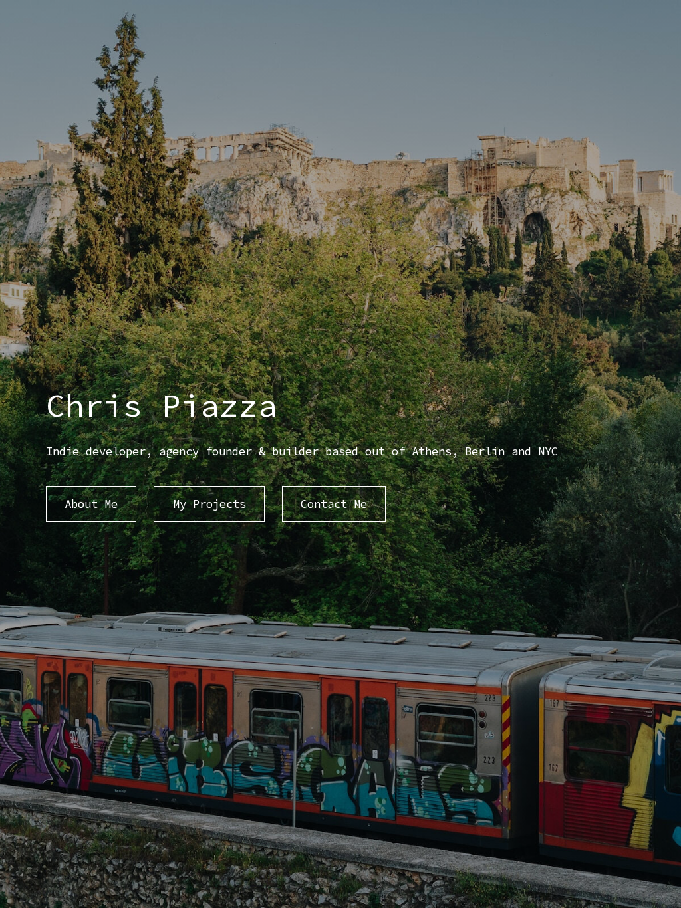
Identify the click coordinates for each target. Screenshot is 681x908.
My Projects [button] (209, 504)
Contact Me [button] (334, 504)
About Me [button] (91, 504)
